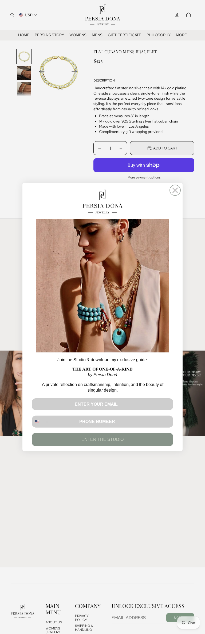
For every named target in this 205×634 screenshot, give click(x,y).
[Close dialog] (175, 190)
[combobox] (41, 421)
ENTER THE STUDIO (102, 439)
